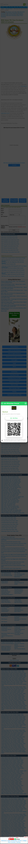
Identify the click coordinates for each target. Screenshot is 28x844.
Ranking (18, 842)
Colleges (24, 840)
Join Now (15, 418)
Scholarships (14, 840)
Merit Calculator (12, 842)
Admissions (4, 840)
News (8, 840)
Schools (20, 840)
